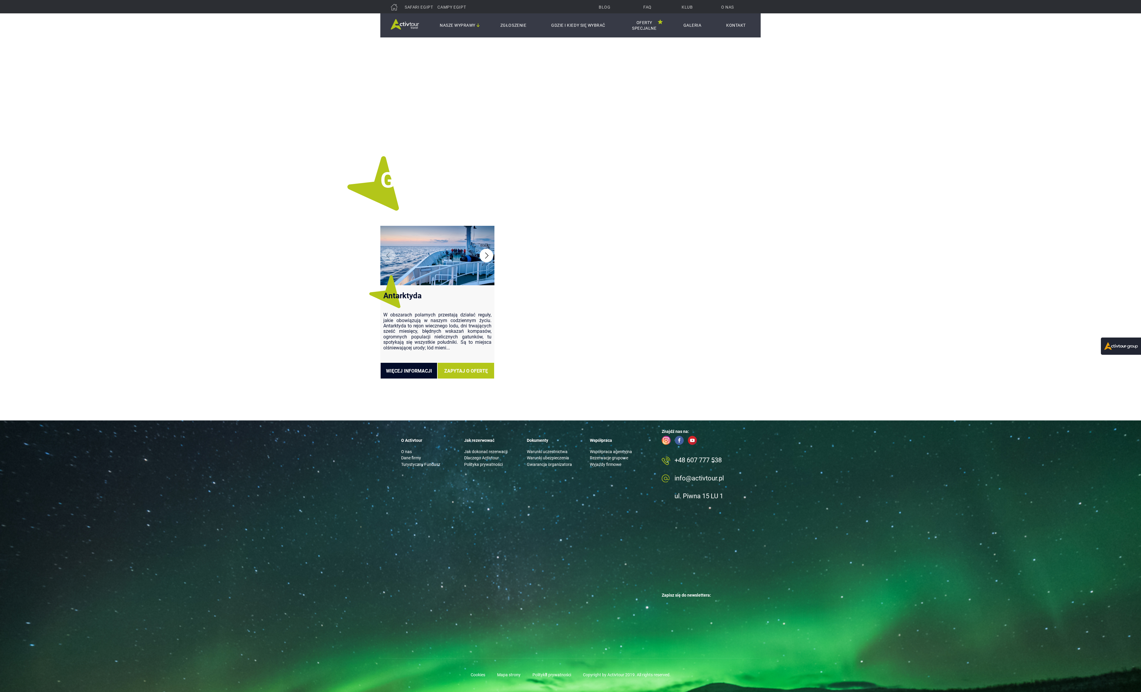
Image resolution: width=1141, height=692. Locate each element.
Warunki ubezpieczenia (548, 457)
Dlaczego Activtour (481, 457)
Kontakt (736, 25)
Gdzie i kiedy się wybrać (578, 25)
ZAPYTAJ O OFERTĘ (466, 371)
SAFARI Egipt (419, 7)
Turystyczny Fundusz (420, 464)
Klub (687, 7)
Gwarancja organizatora (549, 464)
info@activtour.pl (699, 478)
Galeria (692, 25)
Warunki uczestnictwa (547, 451)
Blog (604, 7)
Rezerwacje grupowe (609, 457)
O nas (727, 7)
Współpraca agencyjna (611, 451)
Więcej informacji (409, 371)
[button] (486, 255)
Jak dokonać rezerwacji (486, 451)
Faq (647, 7)
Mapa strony (509, 674)
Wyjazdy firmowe (605, 464)
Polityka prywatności (483, 464)
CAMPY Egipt (451, 7)
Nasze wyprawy (457, 25)
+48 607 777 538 (698, 460)
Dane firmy (411, 457)
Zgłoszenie (513, 25)
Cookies (478, 674)
